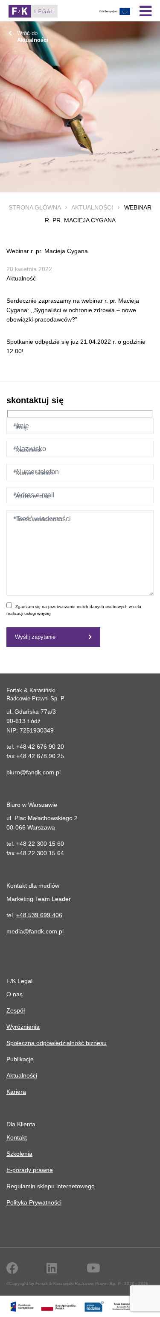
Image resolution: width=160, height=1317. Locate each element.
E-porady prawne (29, 1169)
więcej (44, 613)
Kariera (16, 1091)
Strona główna (35, 207)
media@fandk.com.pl (35, 931)
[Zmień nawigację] (145, 11)
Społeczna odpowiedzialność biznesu (56, 1042)
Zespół (15, 1010)
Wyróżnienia (23, 1026)
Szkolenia (19, 1153)
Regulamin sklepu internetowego (50, 1186)
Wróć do (32, 36)
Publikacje (20, 1059)
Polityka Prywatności (33, 1202)
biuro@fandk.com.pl (33, 772)
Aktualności (92, 207)
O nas (14, 994)
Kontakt (16, 1137)
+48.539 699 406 (39, 915)
